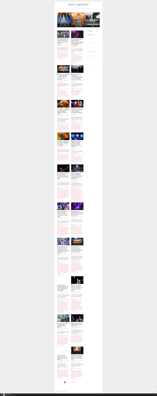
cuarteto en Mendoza (77, 264)
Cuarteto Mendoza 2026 (78, 56)
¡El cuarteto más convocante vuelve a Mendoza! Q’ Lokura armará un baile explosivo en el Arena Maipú (77, 249)
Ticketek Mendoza (74, 198)
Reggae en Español (60, 159)
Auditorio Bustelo (65, 53)
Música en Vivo (59, 158)
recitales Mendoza (65, 158)
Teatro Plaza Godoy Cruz (75, 129)
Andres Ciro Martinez (64, 190)
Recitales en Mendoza (78, 196)
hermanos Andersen (74, 194)
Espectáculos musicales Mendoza (62, 340)
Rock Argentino (63, 196)
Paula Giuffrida (63, 95)
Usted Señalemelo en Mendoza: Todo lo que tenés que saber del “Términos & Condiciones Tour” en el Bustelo (93, 23)
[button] (1, 395)
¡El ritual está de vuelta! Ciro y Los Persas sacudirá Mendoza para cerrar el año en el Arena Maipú (63, 176)
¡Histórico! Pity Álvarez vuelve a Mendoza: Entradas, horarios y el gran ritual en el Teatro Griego (62, 214)
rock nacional (61, 56)
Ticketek (65, 159)
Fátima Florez (80, 126)
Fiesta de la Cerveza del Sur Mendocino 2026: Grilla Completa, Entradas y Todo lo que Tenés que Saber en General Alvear (78, 23)
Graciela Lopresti (60, 375)
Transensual (76, 94)
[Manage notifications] (155, 386)
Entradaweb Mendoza (64, 266)
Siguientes (74, 382)
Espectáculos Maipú (78, 57)
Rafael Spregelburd (79, 340)
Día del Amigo (66, 126)
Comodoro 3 (59, 372)
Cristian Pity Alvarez (64, 227)
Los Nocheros (63, 305)
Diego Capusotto (74, 337)
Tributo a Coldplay (64, 343)
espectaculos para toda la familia (63, 267)
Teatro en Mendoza (74, 93)
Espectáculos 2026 (74, 126)
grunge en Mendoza (79, 229)
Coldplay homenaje (60, 338)
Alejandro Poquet (65, 371)
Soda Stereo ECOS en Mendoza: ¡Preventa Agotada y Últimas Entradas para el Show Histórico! (76, 144)
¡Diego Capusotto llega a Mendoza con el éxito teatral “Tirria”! (77, 324)
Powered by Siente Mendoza (61, 391)
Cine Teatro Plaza (79, 371)
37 (70, 382)
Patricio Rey (62, 55)
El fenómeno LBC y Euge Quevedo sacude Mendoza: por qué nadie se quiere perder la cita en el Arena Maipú (77, 42)
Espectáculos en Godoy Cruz (76, 374)
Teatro (72, 89)
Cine (75, 368)
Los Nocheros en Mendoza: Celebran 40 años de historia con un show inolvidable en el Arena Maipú (62, 288)
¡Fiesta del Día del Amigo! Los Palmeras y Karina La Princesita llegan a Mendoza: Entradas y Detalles (63, 111)
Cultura (62, 51)
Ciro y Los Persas (64, 191)
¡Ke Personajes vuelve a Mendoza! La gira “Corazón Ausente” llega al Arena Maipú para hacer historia (64, 24)
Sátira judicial (64, 376)
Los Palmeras (63, 128)
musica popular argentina (64, 307)
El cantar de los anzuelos (75, 191)
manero (72, 306)
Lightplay (64, 341)
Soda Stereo (75, 160)
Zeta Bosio (78, 161)
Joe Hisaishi (76, 375)
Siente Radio (63, 271)
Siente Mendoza (78, 5)
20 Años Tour (64, 155)
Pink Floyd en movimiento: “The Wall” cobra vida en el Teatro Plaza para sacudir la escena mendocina (63, 76)
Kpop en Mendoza (60, 268)
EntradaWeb (77, 125)
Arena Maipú (65, 156)
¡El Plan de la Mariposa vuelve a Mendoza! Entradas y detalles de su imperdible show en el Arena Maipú (77, 176)
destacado (73, 57)
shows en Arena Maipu (65, 309)
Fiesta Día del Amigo (60, 127)
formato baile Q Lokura (78, 266)
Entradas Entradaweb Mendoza (62, 339)
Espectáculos (76, 338)
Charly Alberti (78, 157)
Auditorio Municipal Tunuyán (76, 124)
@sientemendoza (91, 34)
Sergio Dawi (66, 56)
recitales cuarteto (74, 268)
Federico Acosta (60, 341)
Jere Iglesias (73, 230)
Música (62, 52)
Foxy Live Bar (73, 229)
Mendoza (58, 52)
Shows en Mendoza (60, 233)
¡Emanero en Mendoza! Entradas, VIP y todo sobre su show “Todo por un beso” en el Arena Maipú (77, 288)
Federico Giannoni (77, 305)
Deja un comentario (60, 58)
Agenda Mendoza (78, 90)
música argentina (77, 306)
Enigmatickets (63, 228)
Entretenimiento (66, 51)
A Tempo (67, 155)
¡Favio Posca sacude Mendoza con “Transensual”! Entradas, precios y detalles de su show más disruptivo (77, 76)
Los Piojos (64, 194)
